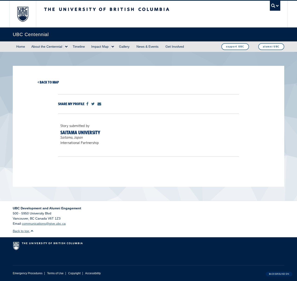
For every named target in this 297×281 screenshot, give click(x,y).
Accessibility (93, 273)
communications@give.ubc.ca (44, 223)
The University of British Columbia (22, 14)
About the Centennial (46, 46)
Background (279, 274)
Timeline (79, 46)
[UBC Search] (275, 6)
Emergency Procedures (27, 273)
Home (20, 46)
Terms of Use (55, 273)
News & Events (147, 46)
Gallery (124, 46)
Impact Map (100, 46)
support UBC (235, 46)
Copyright (74, 273)
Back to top (21, 231)
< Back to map (48, 82)
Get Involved (174, 46)
